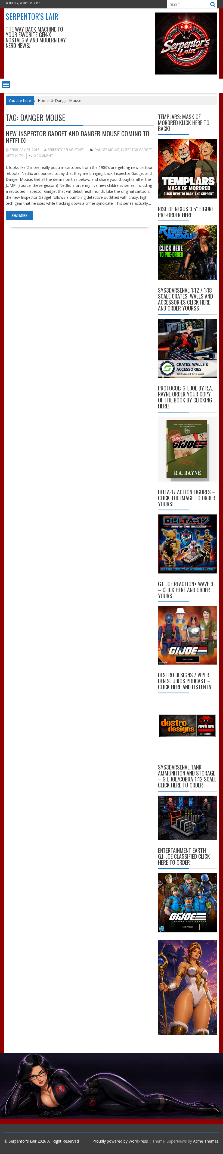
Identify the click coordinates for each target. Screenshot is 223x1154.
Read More (19, 215)
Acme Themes (206, 1141)
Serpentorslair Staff (65, 149)
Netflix (12, 155)
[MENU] (6, 84)
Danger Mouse (106, 149)
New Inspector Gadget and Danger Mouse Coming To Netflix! (77, 136)
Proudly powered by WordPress (120, 1141)
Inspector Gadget (136, 149)
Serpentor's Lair (32, 16)
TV (21, 155)
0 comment (43, 155)
